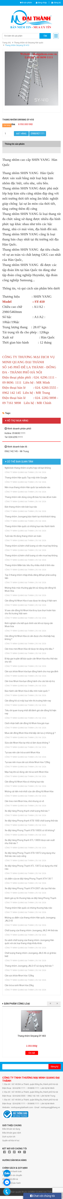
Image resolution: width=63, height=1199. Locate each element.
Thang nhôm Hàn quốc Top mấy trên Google (26, 477)
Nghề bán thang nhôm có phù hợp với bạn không (28, 468)
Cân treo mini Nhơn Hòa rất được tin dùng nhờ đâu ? (29, 649)
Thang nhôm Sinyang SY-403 (32, 1036)
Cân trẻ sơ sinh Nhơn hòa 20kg (19, 985)
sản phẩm (27, 3)
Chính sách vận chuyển (12, 1175)
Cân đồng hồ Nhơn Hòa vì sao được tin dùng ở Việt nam (31, 600)
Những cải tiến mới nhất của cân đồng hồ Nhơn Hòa (29, 791)
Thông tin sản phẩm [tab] (15, 144)
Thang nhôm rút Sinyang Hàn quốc (28, 43)
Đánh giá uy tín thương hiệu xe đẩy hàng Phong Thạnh (30, 898)
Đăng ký (57, 3)
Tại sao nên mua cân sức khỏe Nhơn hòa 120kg (27, 762)
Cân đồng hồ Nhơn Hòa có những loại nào (24, 781)
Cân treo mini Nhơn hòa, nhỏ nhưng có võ (24, 801)
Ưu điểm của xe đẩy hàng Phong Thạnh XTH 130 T (29, 878)
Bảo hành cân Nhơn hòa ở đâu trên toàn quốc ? (27, 691)
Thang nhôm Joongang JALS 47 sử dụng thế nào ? (29, 966)
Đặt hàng (21, 133)
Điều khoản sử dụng (11, 1129)
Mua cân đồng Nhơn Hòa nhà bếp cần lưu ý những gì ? (30, 733)
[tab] (31, 148)
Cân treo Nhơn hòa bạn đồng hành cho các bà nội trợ (30, 681)
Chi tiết (31, 1053)
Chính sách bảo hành (11, 1183)
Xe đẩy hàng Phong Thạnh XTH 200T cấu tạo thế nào (30, 888)
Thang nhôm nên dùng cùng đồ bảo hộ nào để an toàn (30, 497)
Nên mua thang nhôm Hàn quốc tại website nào (27, 487)
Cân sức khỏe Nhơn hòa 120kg (19, 975)
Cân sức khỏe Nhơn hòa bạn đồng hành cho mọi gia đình (31, 671)
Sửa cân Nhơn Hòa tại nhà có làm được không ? (27, 743)
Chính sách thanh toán (12, 1171)
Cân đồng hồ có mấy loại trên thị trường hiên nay (28, 700)
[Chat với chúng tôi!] (6, 1182)
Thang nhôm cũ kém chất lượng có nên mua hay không (31, 546)
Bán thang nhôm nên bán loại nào (21, 507)
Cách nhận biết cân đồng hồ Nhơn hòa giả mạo (27, 723)
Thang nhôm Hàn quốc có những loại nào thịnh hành (30, 526)
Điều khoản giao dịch (11, 1133)
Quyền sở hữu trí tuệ (10, 1140)
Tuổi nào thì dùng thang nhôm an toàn (23, 536)
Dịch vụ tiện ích (8, 1136)
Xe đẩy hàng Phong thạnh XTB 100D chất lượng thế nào (31, 820)
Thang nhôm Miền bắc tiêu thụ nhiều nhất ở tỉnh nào (29, 565)
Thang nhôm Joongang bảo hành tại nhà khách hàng (30, 516)
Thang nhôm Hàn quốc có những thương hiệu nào (28, 908)
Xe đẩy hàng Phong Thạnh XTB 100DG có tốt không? (30, 830)
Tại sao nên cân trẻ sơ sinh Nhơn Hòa (22, 752)
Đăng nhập (42, 3)
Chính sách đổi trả (10, 1179)
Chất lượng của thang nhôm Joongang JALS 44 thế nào (31, 930)
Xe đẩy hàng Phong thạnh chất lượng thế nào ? (27, 811)
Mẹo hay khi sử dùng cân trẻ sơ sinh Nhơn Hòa (26, 772)
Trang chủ (6, 43)
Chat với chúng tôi (43, 1195)
